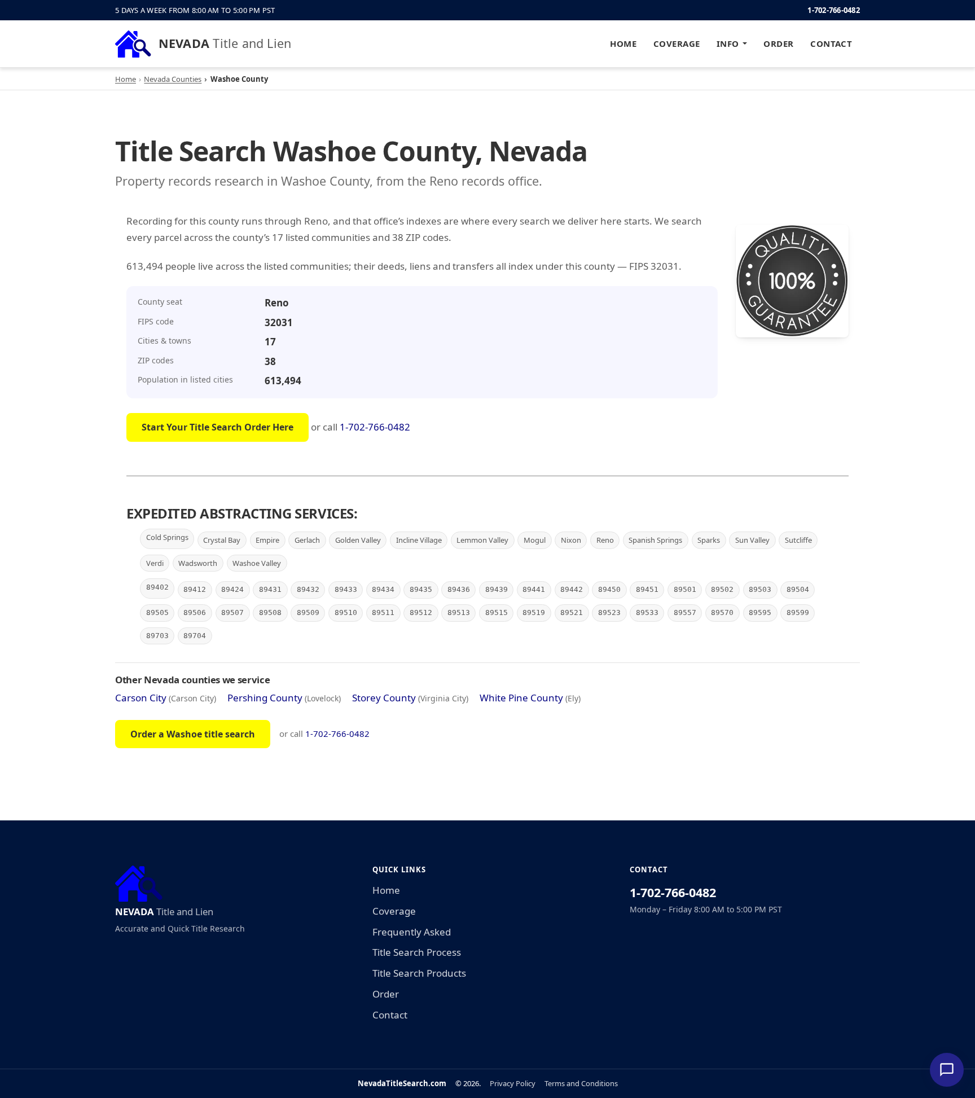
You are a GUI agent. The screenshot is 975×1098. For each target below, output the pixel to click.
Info (728, 43)
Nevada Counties (172, 79)
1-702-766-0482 (833, 10)
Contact (831, 43)
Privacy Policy (512, 1083)
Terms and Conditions (581, 1083)
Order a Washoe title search (192, 734)
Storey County (384, 697)
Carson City (140, 697)
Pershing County (264, 697)
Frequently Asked (411, 931)
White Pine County (521, 697)
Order (778, 43)
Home (623, 43)
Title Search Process (416, 952)
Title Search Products (419, 973)
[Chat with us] (947, 1070)
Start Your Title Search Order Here (217, 427)
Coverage (676, 43)
